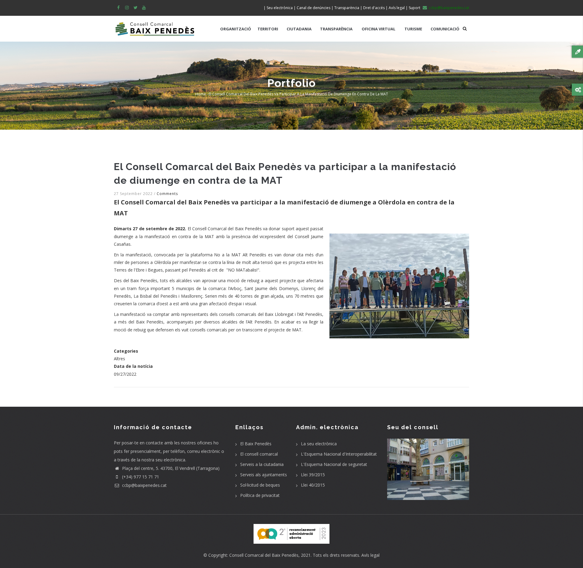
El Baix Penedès (255, 444)
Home (200, 94)
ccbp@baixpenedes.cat (144, 485)
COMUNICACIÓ (445, 29)
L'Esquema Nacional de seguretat (334, 464)
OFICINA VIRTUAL (378, 29)
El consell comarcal (259, 454)
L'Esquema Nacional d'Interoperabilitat (339, 454)
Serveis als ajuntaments (263, 474)
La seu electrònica (319, 444)
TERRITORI (267, 29)
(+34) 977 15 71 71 (140, 477)
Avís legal (370, 555)
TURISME (413, 29)
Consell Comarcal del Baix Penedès (263, 555)
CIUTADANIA (299, 29)
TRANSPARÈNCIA (336, 29)
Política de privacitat (260, 495)
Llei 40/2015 (313, 485)
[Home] (155, 26)
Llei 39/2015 (313, 474)
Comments (167, 193)
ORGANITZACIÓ (235, 29)
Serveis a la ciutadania (262, 464)
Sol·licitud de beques (260, 485)
